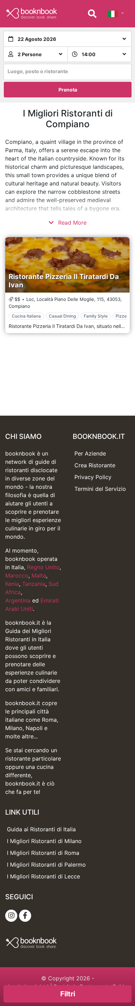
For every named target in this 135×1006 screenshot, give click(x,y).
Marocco (16, 575)
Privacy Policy (92, 477)
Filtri (67, 994)
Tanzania (33, 583)
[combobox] (67, 72)
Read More (71, 222)
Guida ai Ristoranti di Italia (41, 829)
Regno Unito (43, 567)
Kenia (12, 583)
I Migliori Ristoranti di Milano (44, 841)
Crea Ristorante (94, 465)
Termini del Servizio (100, 488)
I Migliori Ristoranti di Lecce (43, 876)
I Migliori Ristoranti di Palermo (46, 864)
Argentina (17, 600)
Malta (39, 575)
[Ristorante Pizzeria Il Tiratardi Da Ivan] (67, 265)
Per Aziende (90, 453)
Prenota (67, 90)
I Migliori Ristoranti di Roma (43, 852)
